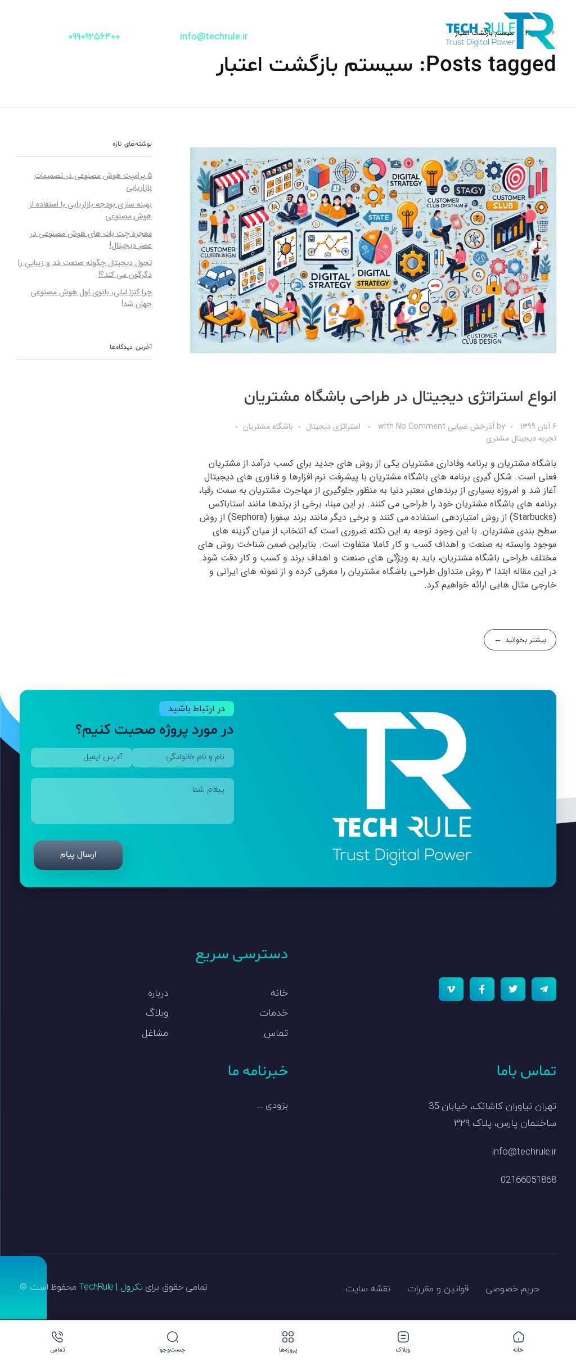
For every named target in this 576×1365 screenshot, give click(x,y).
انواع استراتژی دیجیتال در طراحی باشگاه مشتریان (400, 397)
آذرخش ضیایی (470, 426)
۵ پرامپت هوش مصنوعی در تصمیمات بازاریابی (93, 181)
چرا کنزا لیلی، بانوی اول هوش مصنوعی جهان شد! (91, 298)
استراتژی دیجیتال (333, 427)
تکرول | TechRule (111, 1287)
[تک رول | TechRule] (500, 30)
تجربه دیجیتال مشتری (521, 438)
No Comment (421, 426)
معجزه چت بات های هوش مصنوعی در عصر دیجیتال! (91, 239)
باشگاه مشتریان (268, 427)
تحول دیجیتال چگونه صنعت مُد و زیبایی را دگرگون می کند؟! (85, 269)
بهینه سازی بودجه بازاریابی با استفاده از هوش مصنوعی (90, 210)
